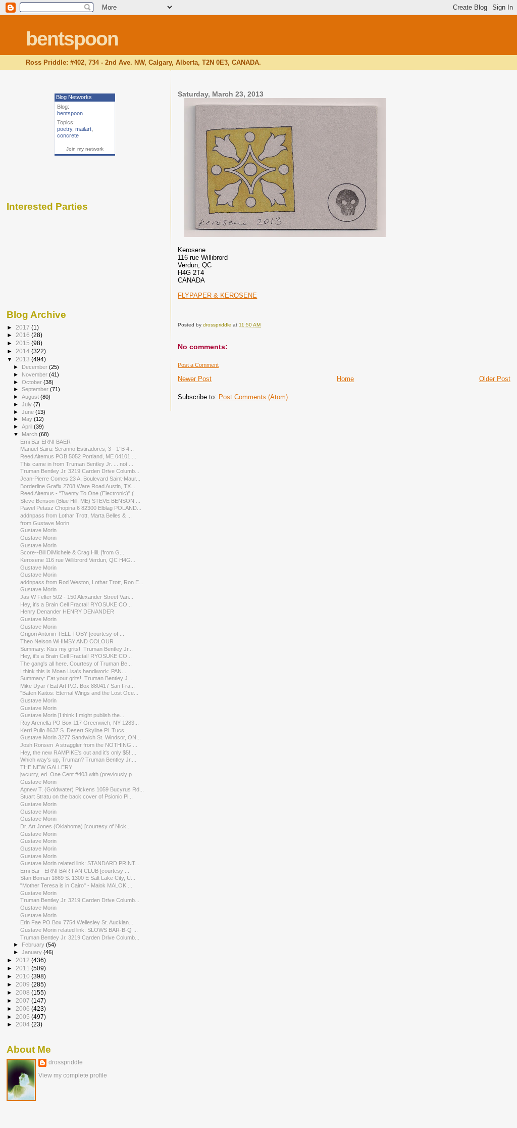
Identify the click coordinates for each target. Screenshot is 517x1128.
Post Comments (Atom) (253, 397)
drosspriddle (65, 1062)
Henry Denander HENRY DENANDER (67, 611)
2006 (23, 1008)
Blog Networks (74, 97)
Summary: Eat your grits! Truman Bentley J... (76, 678)
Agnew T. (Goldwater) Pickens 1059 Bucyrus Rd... (82, 789)
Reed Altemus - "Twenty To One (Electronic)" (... (79, 493)
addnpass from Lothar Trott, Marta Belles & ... (76, 515)
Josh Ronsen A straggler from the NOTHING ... (78, 745)
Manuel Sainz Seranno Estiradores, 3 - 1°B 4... (77, 449)
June (28, 412)
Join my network (85, 149)
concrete (68, 135)
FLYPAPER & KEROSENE (217, 295)
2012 (23, 960)
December (35, 367)
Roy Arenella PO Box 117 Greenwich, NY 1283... (79, 723)
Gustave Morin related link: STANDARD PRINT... (79, 863)
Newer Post (195, 379)
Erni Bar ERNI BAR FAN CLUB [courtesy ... (74, 871)
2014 (23, 351)
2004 (23, 1024)
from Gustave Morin (44, 523)
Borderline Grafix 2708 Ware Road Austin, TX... (77, 486)
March (30, 434)
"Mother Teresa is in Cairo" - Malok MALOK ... (76, 885)
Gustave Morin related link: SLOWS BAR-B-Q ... (79, 930)
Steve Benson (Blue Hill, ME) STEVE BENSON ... (80, 501)
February (34, 945)
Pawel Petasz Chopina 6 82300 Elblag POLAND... (80, 508)
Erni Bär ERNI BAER (45, 442)
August (31, 397)
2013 (23, 359)
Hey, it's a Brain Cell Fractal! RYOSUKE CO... (76, 604)
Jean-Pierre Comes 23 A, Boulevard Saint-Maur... (80, 479)
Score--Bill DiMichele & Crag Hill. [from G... (72, 552)
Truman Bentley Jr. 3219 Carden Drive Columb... (79, 471)
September (36, 389)
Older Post (494, 379)
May (28, 419)
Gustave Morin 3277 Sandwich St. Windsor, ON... (80, 737)
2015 (23, 343)
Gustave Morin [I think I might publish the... (72, 715)
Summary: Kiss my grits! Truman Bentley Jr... (76, 649)
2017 (23, 327)
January (32, 952)
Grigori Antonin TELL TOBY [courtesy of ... (72, 634)
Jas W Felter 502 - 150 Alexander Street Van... (76, 597)
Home (345, 379)
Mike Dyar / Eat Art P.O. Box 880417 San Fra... (77, 686)
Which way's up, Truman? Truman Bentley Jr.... (78, 760)
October (32, 382)
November (35, 374)
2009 (23, 984)
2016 (23, 335)
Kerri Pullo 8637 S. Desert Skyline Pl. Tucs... (74, 730)
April (28, 427)
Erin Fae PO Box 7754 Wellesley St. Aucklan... (76, 922)
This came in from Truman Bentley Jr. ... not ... (76, 464)
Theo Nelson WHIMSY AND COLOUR (67, 641)
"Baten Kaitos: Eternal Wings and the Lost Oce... (79, 693)
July (27, 404)
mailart (83, 129)
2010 (23, 976)
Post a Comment (198, 365)
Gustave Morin (38, 530)
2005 (23, 1016)
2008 (23, 992)
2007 (23, 1000)
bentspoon (72, 39)
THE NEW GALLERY (46, 767)
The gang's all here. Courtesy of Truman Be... (76, 664)
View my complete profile (72, 1075)
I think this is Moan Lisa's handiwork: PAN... (73, 671)
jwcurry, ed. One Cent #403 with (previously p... (78, 774)
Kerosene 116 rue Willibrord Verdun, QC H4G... (77, 560)
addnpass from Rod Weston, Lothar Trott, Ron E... (81, 582)
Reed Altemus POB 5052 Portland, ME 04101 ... (78, 456)
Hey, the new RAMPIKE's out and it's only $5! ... (78, 752)
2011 (23, 968)
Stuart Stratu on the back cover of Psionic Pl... (76, 796)
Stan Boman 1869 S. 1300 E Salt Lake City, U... (77, 878)
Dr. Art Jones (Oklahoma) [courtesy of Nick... (75, 826)
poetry (64, 129)
